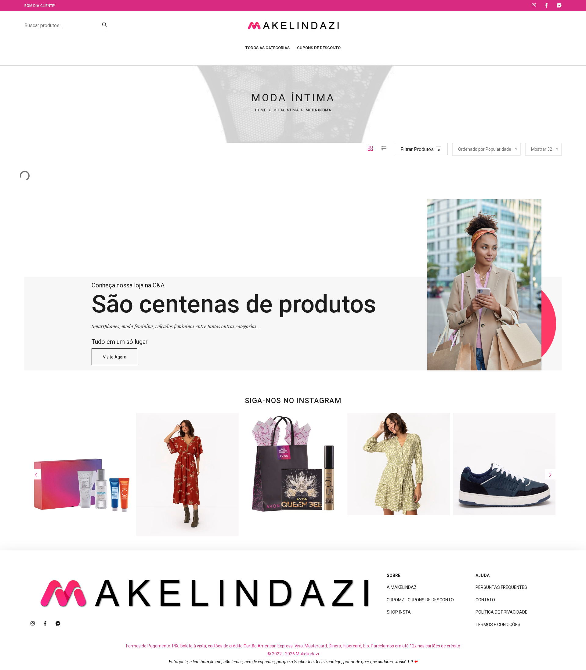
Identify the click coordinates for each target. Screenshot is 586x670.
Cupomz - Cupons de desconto (420, 599)
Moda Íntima (286, 110)
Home (260, 110)
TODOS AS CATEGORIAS (267, 47)
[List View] (384, 149)
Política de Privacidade (501, 612)
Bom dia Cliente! (39, 6)
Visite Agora (114, 357)
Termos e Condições (498, 624)
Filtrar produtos (417, 149)
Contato (485, 599)
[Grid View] (371, 149)
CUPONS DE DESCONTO (319, 47)
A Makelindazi (402, 587)
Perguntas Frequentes (501, 587)
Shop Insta (399, 612)
